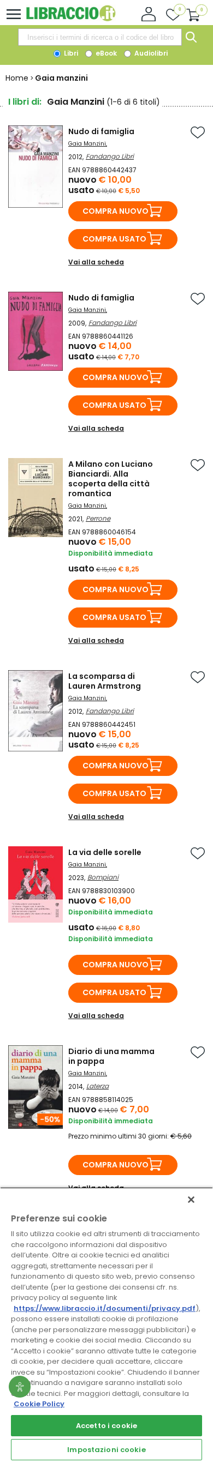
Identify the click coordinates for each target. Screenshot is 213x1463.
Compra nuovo (115, 211)
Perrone (98, 518)
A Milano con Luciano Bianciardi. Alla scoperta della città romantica (110, 479)
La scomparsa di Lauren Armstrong (104, 681)
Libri (70, 53)
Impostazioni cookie (106, 1449)
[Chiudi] (191, 1199)
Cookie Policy (39, 1404)
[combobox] (100, 37)
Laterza (97, 1086)
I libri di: (25, 101)
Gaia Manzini (87, 144)
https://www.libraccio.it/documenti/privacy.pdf (105, 1308)
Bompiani (103, 877)
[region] (106, 1325)
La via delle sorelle (104, 852)
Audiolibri (150, 53)
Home (16, 78)
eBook (105, 53)
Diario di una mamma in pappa (111, 1056)
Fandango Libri (110, 156)
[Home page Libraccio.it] (71, 18)
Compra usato (114, 238)
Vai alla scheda (96, 262)
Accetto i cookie (106, 1425)
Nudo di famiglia (101, 131)
